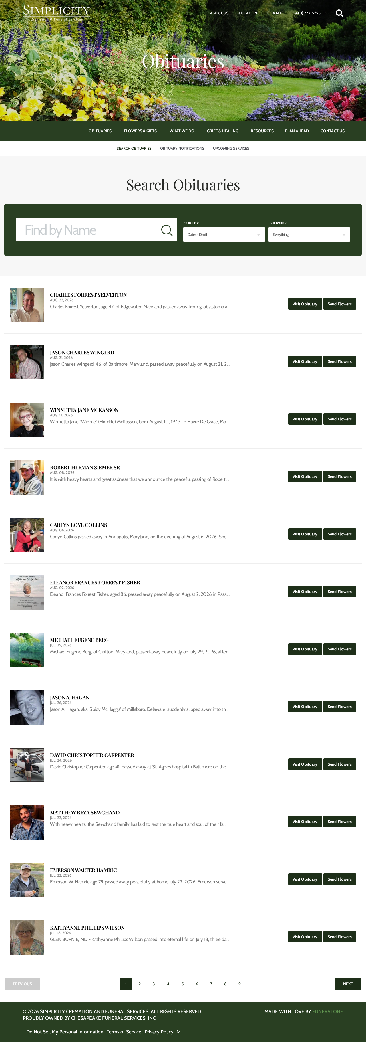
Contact (275, 13)
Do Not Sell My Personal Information (64, 1032)
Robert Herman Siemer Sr (85, 467)
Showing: (278, 223)
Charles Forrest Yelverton (88, 295)
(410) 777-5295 (307, 13)
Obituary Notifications (182, 148)
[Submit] (167, 229)
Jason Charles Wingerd (82, 352)
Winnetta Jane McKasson (84, 410)
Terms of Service (124, 1032)
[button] (339, 13)
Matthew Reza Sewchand (85, 813)
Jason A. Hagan (69, 698)
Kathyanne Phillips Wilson (87, 928)
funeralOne (327, 1011)
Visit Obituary (307, 304)
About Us (219, 13)
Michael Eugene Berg (79, 640)
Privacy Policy (159, 1032)
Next (348, 983)
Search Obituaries (134, 148)
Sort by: (191, 223)
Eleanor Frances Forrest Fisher (95, 583)
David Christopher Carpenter (92, 755)
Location (248, 13)
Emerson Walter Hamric (83, 870)
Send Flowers (342, 304)
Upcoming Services (231, 148)
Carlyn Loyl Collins (78, 525)
